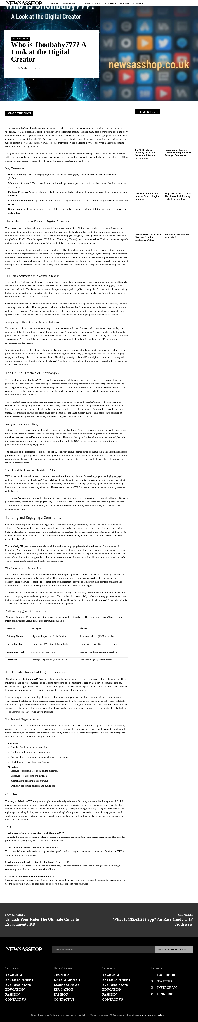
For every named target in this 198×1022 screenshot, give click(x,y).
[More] (124, 113)
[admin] (14, 68)
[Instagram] (152, 987)
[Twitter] (99, 113)
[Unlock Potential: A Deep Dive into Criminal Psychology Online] (149, 218)
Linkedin (165, 994)
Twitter (165, 981)
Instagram (167, 987)
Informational (21, 39)
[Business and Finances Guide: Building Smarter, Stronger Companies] (179, 133)
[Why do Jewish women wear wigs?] (179, 218)
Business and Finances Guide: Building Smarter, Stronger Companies (178, 153)
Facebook (166, 975)
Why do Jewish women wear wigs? (177, 235)
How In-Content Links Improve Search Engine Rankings (147, 196)
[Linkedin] (152, 993)
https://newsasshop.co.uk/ (151, 1015)
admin (24, 68)
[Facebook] (91, 113)
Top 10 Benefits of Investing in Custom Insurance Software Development (145, 154)
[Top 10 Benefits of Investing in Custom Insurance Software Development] (149, 133)
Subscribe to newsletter (174, 949)
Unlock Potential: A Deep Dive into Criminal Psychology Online (148, 237)
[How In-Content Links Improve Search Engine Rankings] (149, 177)
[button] (150, 3)
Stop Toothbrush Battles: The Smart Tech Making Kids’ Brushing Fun (178, 196)
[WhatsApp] (116, 113)
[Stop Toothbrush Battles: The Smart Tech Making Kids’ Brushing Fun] (179, 177)
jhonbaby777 (35, 139)
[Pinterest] (108, 113)
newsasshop (32, 412)
